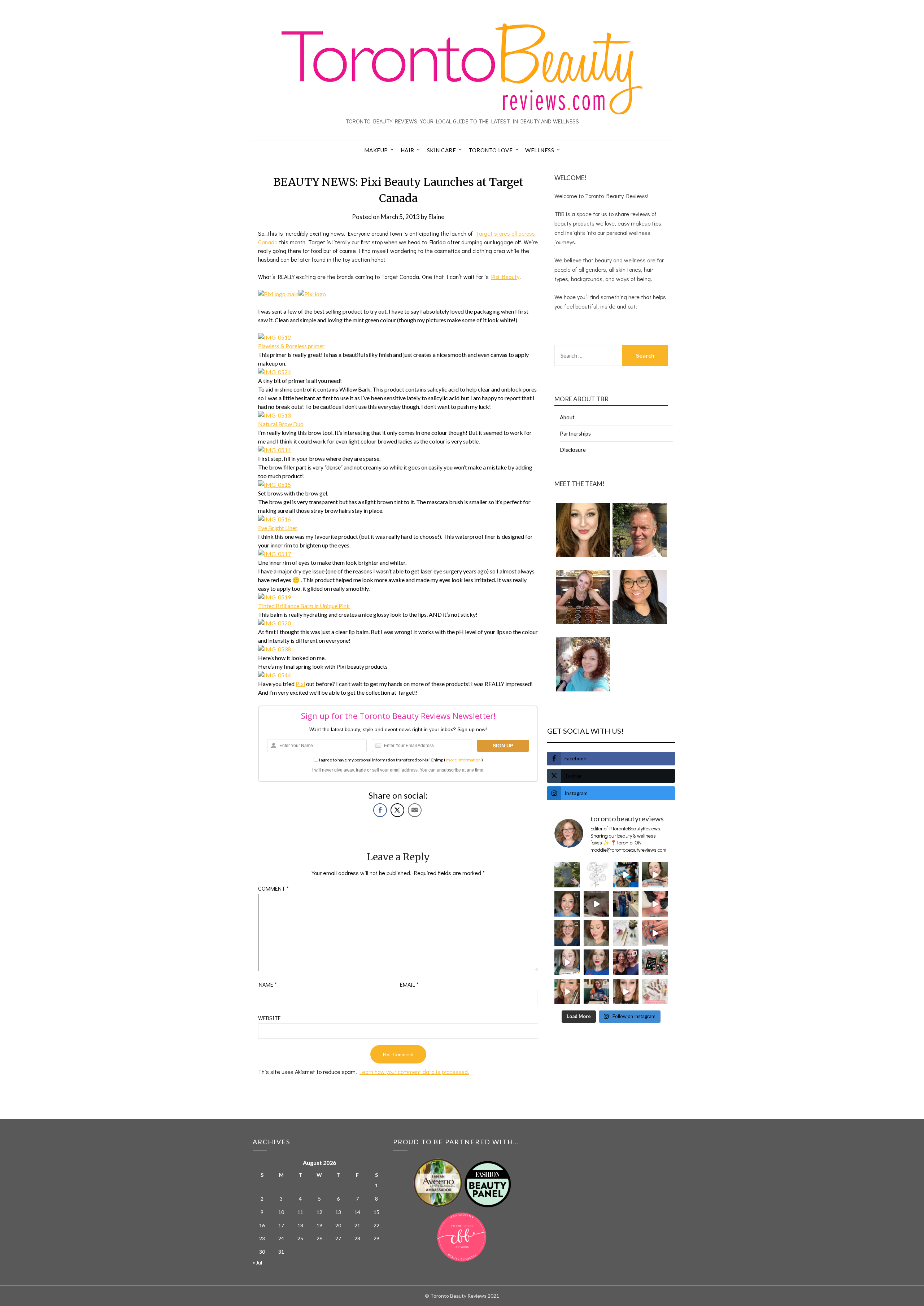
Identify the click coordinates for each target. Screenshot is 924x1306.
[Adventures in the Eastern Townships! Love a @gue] (567, 874)
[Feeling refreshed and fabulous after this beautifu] (655, 933)
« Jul (257, 1262)
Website (269, 1018)
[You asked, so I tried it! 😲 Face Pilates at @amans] (655, 904)
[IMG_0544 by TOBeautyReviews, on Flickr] (274, 675)
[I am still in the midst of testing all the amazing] (655, 991)
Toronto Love (490, 150)
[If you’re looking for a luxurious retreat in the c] (596, 904)
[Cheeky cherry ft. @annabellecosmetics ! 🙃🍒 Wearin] (596, 933)
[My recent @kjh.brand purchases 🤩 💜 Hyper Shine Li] (625, 933)
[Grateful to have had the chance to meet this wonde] (625, 904)
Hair (407, 150)
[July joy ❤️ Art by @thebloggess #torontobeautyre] (596, 874)
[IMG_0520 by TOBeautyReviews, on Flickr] (274, 623)
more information (463, 760)
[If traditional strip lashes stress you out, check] (655, 874)
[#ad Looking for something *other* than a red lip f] (567, 991)
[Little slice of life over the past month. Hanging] (596, 991)
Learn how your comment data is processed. (414, 1071)
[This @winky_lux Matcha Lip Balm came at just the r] (567, 962)
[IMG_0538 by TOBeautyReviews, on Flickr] (274, 649)
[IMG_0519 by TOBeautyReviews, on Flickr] (274, 597)
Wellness (539, 150)
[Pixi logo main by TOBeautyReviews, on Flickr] (278, 294)
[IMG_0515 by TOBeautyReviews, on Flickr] (274, 484)
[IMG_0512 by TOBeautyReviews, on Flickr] (274, 337)
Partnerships (575, 433)
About (567, 417)
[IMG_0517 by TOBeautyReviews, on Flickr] (274, 553)
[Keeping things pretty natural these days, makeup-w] (567, 933)
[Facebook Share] (380, 810)
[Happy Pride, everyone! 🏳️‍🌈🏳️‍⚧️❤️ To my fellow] (567, 904)
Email (409, 984)
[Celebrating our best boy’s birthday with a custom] (625, 874)
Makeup (376, 150)
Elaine (436, 216)
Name (268, 984)
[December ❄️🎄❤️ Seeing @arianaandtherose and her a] (625, 962)
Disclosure (573, 449)
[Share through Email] (415, 810)
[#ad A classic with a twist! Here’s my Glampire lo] (625, 991)
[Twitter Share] (397, 810)
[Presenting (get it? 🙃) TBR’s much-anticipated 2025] (655, 962)
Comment (273, 888)
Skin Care (441, 150)
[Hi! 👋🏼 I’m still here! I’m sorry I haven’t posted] (596, 962)
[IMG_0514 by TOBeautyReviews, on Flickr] (274, 449)
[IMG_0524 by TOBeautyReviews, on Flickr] (274, 371)
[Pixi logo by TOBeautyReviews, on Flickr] (312, 294)
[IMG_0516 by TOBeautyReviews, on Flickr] (274, 519)
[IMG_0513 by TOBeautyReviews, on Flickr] (274, 415)
